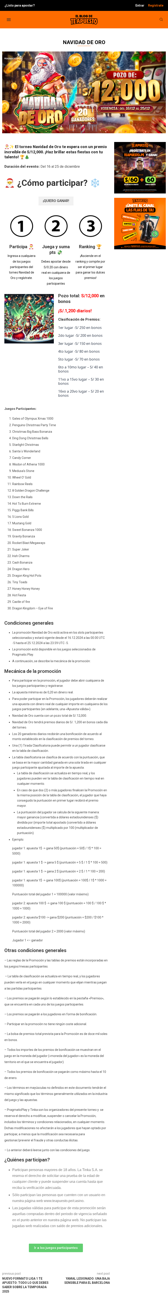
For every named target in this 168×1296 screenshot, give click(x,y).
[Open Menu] (9, 19)
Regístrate (155, 5)
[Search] (161, 19)
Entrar (139, 5)
